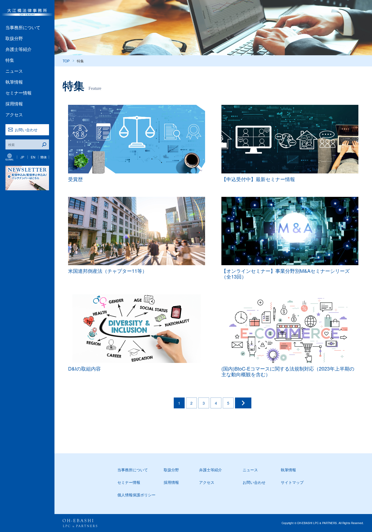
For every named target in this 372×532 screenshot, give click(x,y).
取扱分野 (14, 38)
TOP (66, 61)
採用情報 (14, 103)
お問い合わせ (26, 129)
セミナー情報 (18, 93)
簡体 (43, 157)
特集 (9, 60)
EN (33, 157)
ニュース (14, 71)
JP (22, 157)
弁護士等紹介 (18, 49)
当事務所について (22, 27)
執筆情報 (14, 82)
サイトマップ (292, 482)
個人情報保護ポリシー (136, 494)
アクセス (14, 114)
